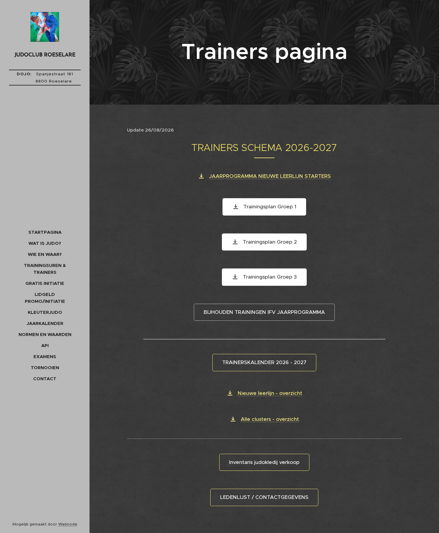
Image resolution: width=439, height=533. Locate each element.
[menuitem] (45, 232)
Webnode (67, 524)
